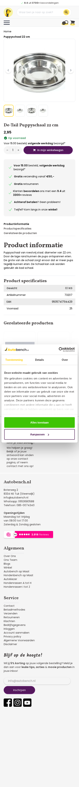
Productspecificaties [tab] (17, 228)
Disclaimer (10, 644)
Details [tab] (39, 359)
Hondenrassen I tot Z (17, 587)
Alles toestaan (39, 422)
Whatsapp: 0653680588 (19, 501)
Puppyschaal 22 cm (17, 37)
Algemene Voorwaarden (19, 640)
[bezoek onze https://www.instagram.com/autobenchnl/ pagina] (17, 702)
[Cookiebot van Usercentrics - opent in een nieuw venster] (59, 349)
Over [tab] (65, 359)
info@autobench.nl (16, 497)
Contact (9, 606)
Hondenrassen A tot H (17, 583)
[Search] (66, 12)
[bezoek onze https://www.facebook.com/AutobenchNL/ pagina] (8, 702)
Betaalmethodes (14, 609)
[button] (9, 111)
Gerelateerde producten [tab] (20, 233)
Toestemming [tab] (14, 359)
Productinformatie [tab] (16, 224)
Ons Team (10, 560)
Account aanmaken (16, 633)
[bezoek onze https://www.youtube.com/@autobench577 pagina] (27, 702)
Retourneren (12, 617)
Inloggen (9, 629)
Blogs (7, 564)
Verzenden (10, 613)
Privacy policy (12, 636)
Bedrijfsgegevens (15, 625)
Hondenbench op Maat (18, 575)
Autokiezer (10, 579)
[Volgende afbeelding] (71, 70)
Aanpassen (37, 434)
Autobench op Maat (16, 571)
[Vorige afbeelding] (8, 70)
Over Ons (10, 556)
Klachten (9, 621)
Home (7, 31)
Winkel (8, 567)
